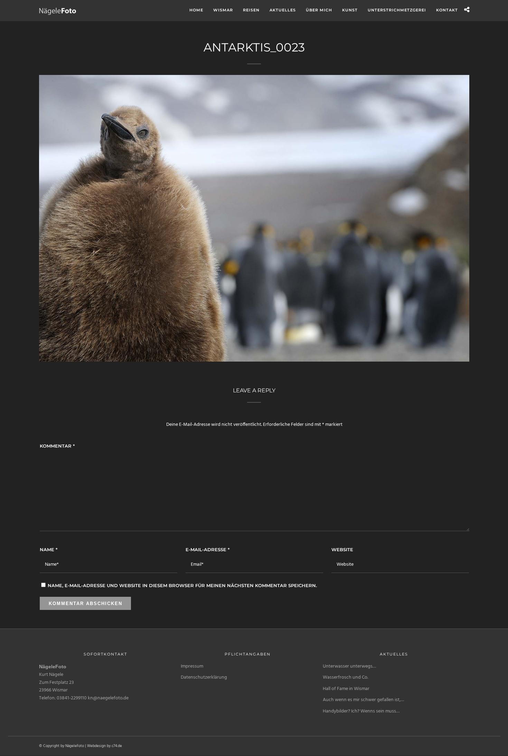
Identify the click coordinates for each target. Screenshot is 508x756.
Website (342, 549)
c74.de (117, 746)
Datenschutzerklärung (204, 677)
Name (48, 549)
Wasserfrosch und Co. (345, 677)
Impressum (192, 666)
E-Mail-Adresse (207, 549)
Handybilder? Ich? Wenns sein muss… (361, 711)
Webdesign (96, 746)
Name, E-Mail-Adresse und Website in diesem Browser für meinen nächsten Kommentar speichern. (182, 585)
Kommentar (57, 446)
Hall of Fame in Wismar (346, 689)
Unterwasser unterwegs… (349, 666)
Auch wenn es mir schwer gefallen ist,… (363, 700)
